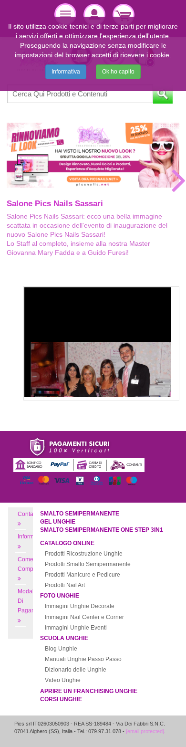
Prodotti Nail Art (65, 585)
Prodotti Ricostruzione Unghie (84, 553)
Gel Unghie (57, 521)
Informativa (66, 71)
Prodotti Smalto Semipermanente (88, 564)
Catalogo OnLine (67, 543)
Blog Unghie (61, 648)
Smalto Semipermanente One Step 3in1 (101, 529)
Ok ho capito (118, 71)
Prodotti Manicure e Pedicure (82, 574)
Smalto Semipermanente (79, 513)
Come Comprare (31, 564)
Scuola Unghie (64, 638)
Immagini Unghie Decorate (79, 606)
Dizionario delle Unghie (75, 669)
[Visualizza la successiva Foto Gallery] (179, 180)
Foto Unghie (59, 595)
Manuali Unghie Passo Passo (83, 659)
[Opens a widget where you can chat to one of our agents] (150, 730)
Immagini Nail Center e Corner (84, 617)
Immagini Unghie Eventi (76, 627)
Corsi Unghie (61, 699)
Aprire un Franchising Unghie (88, 691)
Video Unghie (63, 680)
